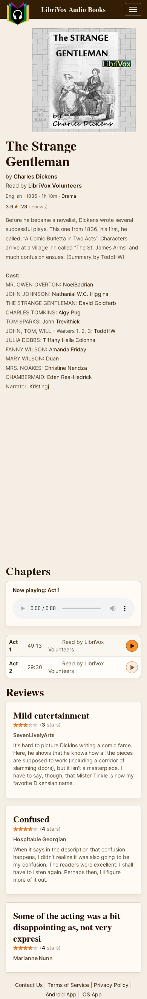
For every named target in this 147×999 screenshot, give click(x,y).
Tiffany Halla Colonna (69, 340)
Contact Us (29, 985)
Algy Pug (69, 312)
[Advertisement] (73, 479)
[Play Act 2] (132, 667)
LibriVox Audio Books (73, 9)
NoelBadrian (78, 284)
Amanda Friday (67, 349)
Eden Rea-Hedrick (69, 377)
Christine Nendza (65, 368)
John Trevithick (61, 321)
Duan (52, 358)
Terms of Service (68, 985)
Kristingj (39, 386)
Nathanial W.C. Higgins (80, 294)
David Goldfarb (97, 303)
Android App (61, 994)
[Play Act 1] (132, 646)
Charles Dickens (35, 176)
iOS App (91, 994)
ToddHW (104, 331)
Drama (68, 196)
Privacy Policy (111, 985)
